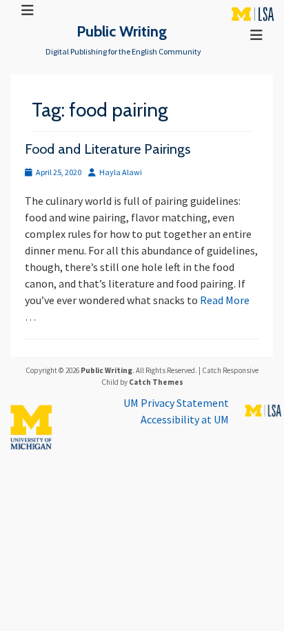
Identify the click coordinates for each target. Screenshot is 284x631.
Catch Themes (156, 382)
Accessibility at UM (185, 419)
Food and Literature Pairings (107, 149)
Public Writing (122, 31)
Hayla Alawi (120, 172)
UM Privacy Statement (176, 403)
